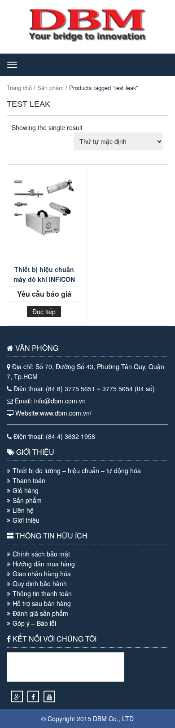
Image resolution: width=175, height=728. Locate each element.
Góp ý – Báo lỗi (34, 623)
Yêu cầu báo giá (44, 294)
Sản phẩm (50, 87)
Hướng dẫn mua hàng (44, 563)
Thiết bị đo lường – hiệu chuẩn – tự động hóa (77, 470)
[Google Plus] (17, 696)
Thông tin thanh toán (42, 593)
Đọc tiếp (44, 311)
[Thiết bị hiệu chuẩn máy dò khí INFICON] (44, 217)
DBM (100, 718)
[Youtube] (49, 696)
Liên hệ (23, 510)
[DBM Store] (87, 39)
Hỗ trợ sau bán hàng (42, 603)
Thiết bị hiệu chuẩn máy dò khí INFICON (44, 274)
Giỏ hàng (26, 490)
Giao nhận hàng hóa (42, 573)
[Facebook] (33, 696)
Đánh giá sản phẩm (40, 613)
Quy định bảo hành (40, 583)
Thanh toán (29, 480)
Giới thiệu (26, 520)
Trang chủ (19, 87)
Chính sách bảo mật (41, 553)
